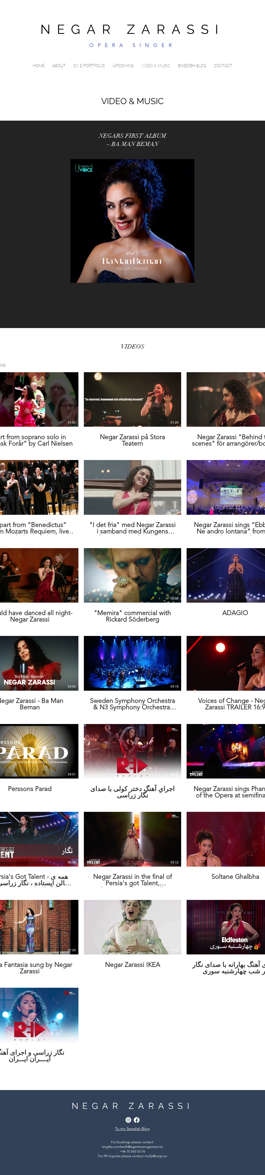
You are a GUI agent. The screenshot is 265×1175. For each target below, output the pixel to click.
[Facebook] (136, 1120)
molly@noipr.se (156, 1156)
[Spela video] (30, 399)
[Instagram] (128, 1120)
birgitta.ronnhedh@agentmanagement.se (132, 1147)
